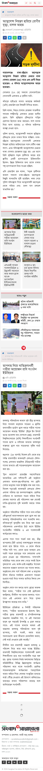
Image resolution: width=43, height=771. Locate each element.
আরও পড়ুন (21, 295)
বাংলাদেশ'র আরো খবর (22, 214)
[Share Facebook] (5, 38)
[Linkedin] (14, 762)
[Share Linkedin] (19, 38)
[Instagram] (20, 762)
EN (31, 3)
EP (26, 3)
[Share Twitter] (10, 38)
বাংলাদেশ (10, 12)
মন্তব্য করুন (12, 197)
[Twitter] (9, 762)
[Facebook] (4, 762)
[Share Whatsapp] (15, 38)
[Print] (24, 38)
